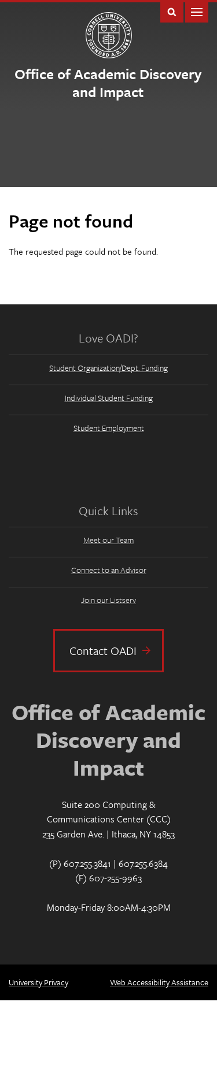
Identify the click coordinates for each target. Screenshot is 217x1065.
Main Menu (196, 11)
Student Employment (108, 428)
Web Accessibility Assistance (159, 982)
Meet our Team (108, 540)
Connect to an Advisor (108, 570)
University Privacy (38, 982)
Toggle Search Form (171, 11)
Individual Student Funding (109, 398)
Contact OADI (103, 650)
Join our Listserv (108, 600)
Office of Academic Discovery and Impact (107, 83)
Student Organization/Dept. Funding (108, 368)
